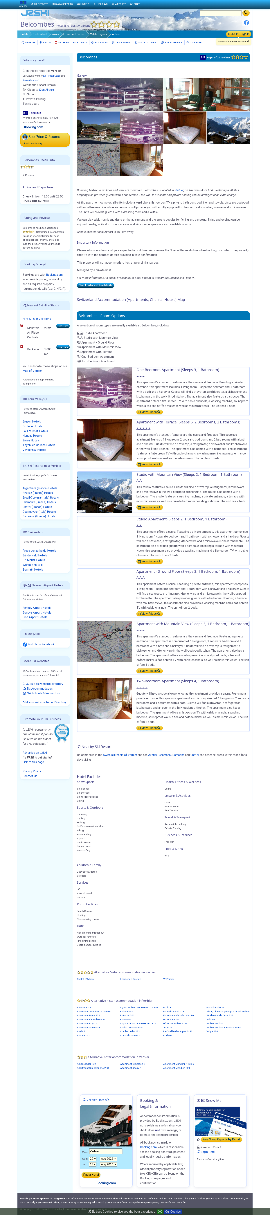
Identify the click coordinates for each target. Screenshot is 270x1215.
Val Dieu (210, 1019)
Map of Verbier (32, 371)
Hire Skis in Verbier (36, 319)
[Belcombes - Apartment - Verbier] (120, 94)
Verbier (115, 34)
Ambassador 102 (86, 1063)
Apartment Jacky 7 (130, 1067)
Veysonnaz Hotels (34, 450)
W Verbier (168, 978)
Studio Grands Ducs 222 (219, 1015)
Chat (137, 4)
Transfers (123, 42)
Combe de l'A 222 (130, 1031)
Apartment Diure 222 (88, 1015)
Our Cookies (173, 1211)
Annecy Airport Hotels (37, 608)
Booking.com (54, 274)
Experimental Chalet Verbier (178, 1015)
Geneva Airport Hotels (37, 612)
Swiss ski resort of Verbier (120, 755)
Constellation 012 (130, 1035)
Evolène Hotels (32, 426)
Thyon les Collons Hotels (39, 445)
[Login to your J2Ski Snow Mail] (220, 1121)
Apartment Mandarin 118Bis (178, 1063)
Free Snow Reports (221, 1139)
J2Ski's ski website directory (44, 684)
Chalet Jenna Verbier (131, 1027)
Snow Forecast (31, 80)
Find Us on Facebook (41, 644)
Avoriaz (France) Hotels (38, 493)
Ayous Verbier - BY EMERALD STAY (139, 1007)
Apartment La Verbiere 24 (91, 1019)
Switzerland (40, 34)
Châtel (194, 755)
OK (160, 1211)
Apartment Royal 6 (87, 1023)
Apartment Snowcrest (89, 1027)
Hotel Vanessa (171, 1019)
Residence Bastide (130, 978)
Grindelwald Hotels (35, 555)
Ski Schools (173, 42)
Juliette (167, 1027)
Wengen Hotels (33, 565)
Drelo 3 (167, 1007)
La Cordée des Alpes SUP (177, 1031)
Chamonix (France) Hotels (39, 502)
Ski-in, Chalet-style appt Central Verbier (228, 1011)
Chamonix (165, 755)
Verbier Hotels (96, 1100)
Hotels (24, 34)
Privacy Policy (32, 771)
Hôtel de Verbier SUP (175, 1023)
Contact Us (30, 776)
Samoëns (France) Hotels (39, 516)
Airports (120, 4)
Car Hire (195, 42)
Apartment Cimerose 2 (132, 1063)
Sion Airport (46, 89)
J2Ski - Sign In (239, 34)
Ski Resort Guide (51, 75)
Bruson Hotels (32, 421)
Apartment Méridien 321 (176, 1067)
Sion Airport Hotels (35, 617)
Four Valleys (36, 399)
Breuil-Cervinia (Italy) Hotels (41, 497)
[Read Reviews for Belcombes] (34, 127)
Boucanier (125, 1019)
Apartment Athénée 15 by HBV (94, 1011)
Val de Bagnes (98, 34)
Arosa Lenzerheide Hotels (39, 550)
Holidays (101, 42)
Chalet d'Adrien (85, 978)
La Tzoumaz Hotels (35, 431)
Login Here (207, 1152)
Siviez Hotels (31, 440)
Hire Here (63, 325)
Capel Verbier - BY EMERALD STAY (139, 1023)
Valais (55, 34)
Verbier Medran (214, 1023)
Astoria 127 (83, 1035)
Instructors (147, 42)
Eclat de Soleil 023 (173, 1011)
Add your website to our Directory (44, 702)
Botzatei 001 (127, 1015)
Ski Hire (63, 42)
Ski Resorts (41, 4)
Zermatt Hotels (33, 569)
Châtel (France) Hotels (37, 507)
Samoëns (178, 755)
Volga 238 (212, 1031)
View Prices (149, 412)
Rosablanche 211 (216, 1007)
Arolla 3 (81, 1031)
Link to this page (33, 762)
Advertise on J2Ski (35, 752)
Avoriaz (153, 755)
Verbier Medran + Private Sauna (223, 1027)
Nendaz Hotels (32, 435)
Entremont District (74, 34)
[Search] (246, 13)
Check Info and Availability (96, 285)
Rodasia (167, 1035)
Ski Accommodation (39, 688)
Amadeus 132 (84, 1007)
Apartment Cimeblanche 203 (93, 1067)
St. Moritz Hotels (34, 560)
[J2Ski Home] (35, 15)
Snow (46, 42)
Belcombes (126, 1011)
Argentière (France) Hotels (40, 488)
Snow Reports (64, 4)
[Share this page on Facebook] (246, 23)
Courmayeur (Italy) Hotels (39, 511)
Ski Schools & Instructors (43, 693)
